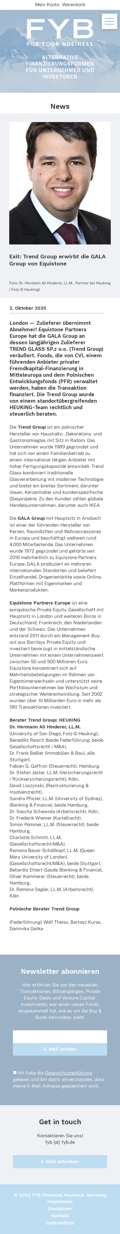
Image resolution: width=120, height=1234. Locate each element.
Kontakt (60, 1216)
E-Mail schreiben (60, 1161)
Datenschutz (60, 1223)
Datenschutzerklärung (68, 1072)
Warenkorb (73, 4)
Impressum (60, 1201)
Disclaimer (60, 1208)
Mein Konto (47, 4)
